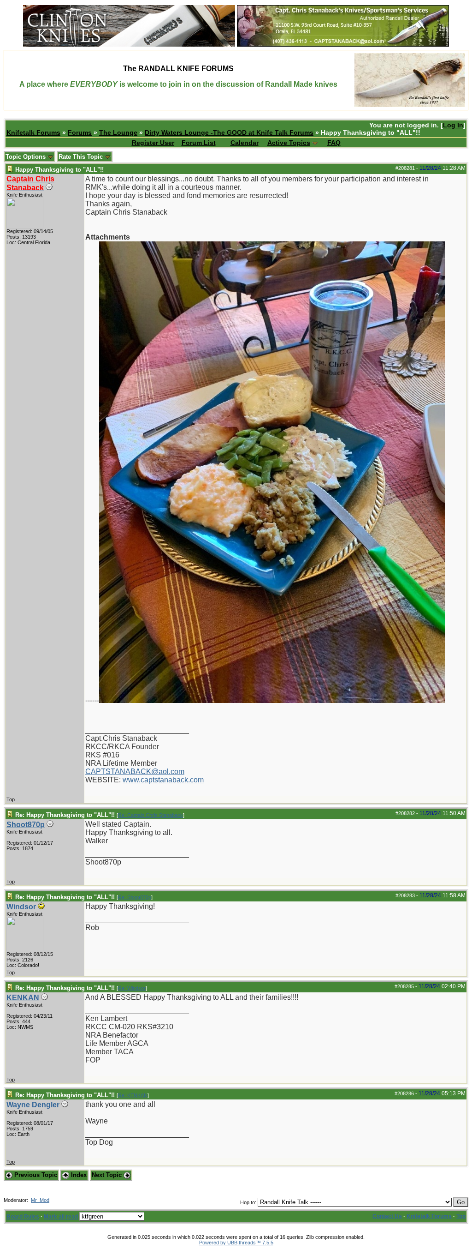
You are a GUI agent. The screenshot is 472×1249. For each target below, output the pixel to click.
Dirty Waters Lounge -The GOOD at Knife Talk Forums (229, 132)
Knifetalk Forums (33, 132)
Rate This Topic (82, 156)
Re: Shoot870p (134, 897)
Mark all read (61, 1216)
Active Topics (288, 142)
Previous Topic (34, 1174)
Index (78, 1174)
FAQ (334, 142)
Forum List (199, 142)
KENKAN (22, 998)
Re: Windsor (132, 988)
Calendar (244, 142)
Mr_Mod (40, 1200)
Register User (153, 142)
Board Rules (22, 1216)
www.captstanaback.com (163, 780)
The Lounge (118, 132)
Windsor (21, 907)
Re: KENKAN (133, 1095)
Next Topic (108, 1174)
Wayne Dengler (32, 1105)
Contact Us (387, 1216)
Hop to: (248, 1202)
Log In (453, 125)
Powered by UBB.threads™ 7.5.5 (236, 1242)
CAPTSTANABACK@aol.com (134, 771)
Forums (80, 132)
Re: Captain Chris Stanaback (150, 815)
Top (10, 799)
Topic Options (26, 156)
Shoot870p (25, 825)
